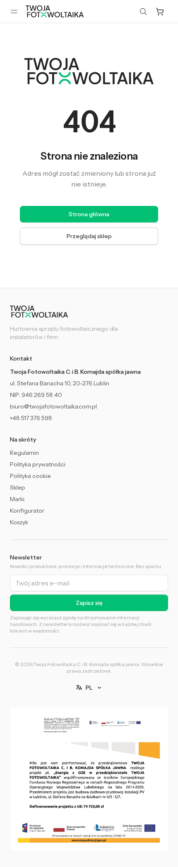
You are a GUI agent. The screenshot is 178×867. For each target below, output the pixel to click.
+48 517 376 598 (31, 418)
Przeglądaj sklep (89, 236)
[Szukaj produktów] (143, 11)
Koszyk (19, 522)
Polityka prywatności (37, 464)
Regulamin (24, 452)
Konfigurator (27, 510)
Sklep (17, 487)
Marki (17, 499)
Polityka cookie (30, 476)
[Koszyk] (160, 11)
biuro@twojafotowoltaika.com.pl (53, 406)
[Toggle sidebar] (14, 11)
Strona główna (89, 214)
